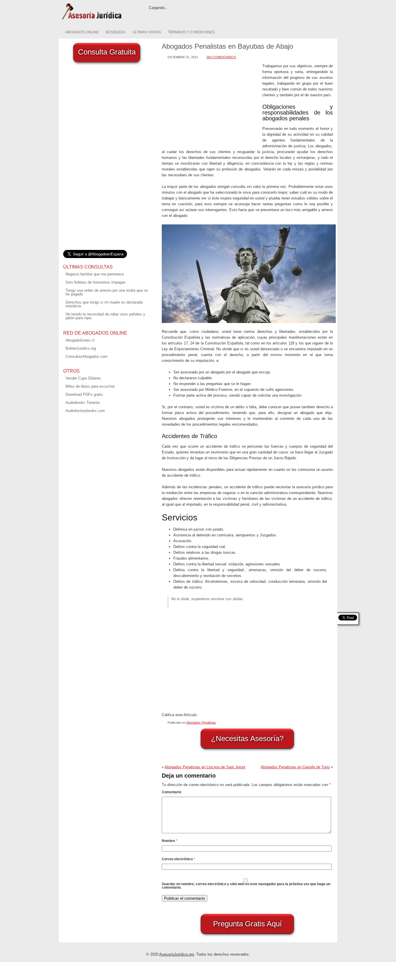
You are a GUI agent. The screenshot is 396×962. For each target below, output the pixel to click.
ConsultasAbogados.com (87, 356)
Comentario (171, 792)
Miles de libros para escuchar (90, 386)
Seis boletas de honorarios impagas (96, 282)
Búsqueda (116, 32)
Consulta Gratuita (107, 52)
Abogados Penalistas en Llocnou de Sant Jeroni (205, 767)
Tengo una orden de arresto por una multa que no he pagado (107, 292)
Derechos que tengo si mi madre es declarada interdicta (104, 304)
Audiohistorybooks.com (85, 411)
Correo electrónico (178, 859)
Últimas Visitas (146, 32)
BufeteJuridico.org (81, 348)
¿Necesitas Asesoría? (247, 738)
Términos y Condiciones (191, 32)
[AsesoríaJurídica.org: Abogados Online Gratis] (91, 19)
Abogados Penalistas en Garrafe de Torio (295, 767)
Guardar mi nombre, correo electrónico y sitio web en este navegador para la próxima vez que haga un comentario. (246, 886)
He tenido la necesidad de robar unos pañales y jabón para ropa (105, 316)
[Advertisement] (210, 103)
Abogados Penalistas (201, 722)
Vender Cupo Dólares (83, 378)
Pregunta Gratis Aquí (247, 923)
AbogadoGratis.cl (80, 340)
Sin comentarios (221, 57)
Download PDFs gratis (84, 394)
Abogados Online (82, 32)
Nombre (169, 841)
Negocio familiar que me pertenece (95, 274)
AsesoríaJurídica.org (176, 954)
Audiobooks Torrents (83, 402)
